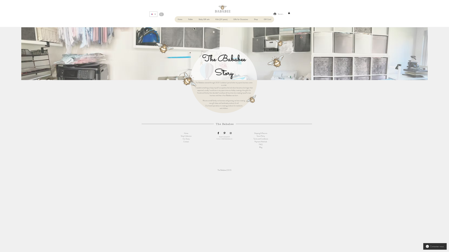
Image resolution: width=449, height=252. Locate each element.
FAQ (261, 144)
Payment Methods (261, 141)
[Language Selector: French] (153, 14)
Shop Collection (186, 136)
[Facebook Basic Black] (218, 133)
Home (186, 133)
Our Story (186, 139)
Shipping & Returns (260, 133)
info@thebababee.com (226, 139)
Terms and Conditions (260, 139)
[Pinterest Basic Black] (224, 133)
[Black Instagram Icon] (231, 133)
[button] (190, 19)
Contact (186, 141)
